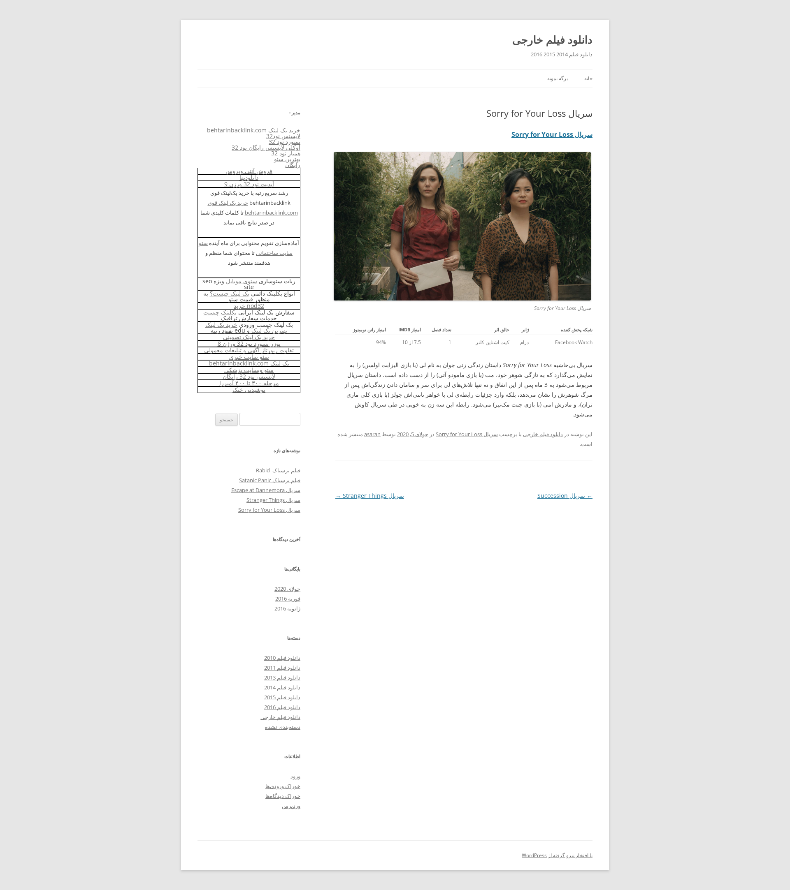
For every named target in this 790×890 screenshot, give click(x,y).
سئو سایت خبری (249, 357)
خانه (588, 78)
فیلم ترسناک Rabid (278, 470)
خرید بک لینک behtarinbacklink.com (253, 130)
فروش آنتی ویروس (248, 171)
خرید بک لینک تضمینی (249, 337)
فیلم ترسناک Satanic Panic (269, 480)
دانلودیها (248, 177)
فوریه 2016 (287, 598)
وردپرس (291, 805)
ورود (295, 776)
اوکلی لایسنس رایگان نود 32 (266, 147)
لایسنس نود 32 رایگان (249, 376)
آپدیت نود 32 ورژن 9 (249, 184)
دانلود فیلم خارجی (552, 39)
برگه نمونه (557, 78)
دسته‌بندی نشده (282, 726)
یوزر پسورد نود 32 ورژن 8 (249, 343)
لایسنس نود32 (283, 136)
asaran (372, 434)
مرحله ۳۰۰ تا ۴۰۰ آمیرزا (249, 383)
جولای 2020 (287, 588)
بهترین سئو (287, 159)
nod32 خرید (249, 306)
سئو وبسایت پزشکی (249, 370)
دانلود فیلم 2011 (282, 667)
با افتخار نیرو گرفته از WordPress (557, 855)
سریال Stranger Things (369, 495)
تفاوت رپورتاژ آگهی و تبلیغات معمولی (249, 350)
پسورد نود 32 (284, 142)
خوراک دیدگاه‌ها (282, 796)
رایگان (292, 165)
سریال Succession (564, 495)
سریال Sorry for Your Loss (551, 134)
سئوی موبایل (241, 281)
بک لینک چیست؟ (229, 293)
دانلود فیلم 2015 (282, 697)
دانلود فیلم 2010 (282, 657)
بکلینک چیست (220, 312)
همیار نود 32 (285, 153)
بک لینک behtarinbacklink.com (249, 363)
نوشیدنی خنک (248, 389)
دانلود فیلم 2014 (282, 687)
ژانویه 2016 (287, 608)
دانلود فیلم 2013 (282, 677)
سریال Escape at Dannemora (265, 490)
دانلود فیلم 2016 (282, 707)
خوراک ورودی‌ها (282, 786)
